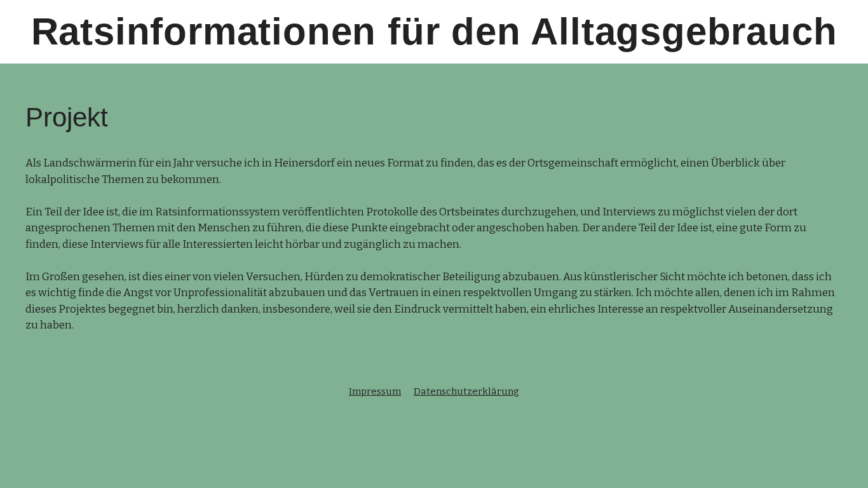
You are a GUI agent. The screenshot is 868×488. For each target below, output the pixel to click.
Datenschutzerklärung (466, 391)
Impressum (375, 391)
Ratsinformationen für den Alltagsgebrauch (434, 31)
